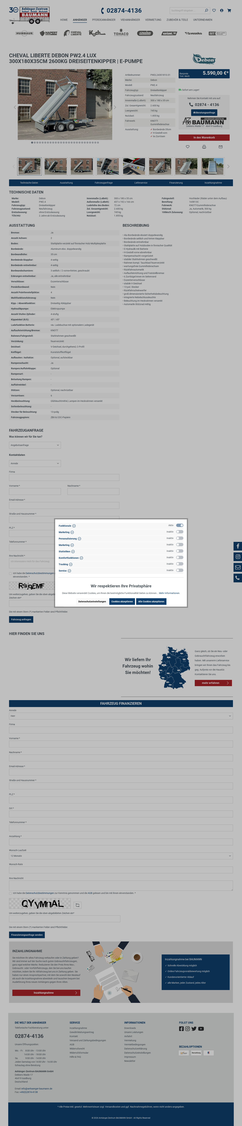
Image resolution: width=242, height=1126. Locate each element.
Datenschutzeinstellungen (92, 601)
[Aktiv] (179, 525)
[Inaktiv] (179, 531)
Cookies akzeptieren (122, 601)
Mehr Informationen (169, 593)
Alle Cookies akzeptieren (151, 601)
